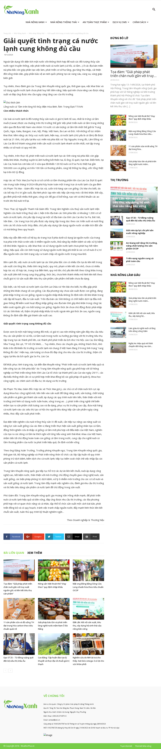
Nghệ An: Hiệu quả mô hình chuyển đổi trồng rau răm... (141, 345)
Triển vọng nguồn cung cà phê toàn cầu (139, 260)
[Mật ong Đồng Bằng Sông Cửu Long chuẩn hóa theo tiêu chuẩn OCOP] (88, 570)
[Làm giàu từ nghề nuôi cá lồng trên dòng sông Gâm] (118, 332)
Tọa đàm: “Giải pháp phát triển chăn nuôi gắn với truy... (133, 74)
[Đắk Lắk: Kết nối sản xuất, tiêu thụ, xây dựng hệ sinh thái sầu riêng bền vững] (88, 609)
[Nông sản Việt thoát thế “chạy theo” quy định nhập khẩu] (53, 570)
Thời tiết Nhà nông (143, 746)
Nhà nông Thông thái (63, 22)
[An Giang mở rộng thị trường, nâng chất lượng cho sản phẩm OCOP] (116, 246)
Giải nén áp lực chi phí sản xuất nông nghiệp (139, 232)
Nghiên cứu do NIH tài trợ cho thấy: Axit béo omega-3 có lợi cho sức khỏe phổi (88, 661)
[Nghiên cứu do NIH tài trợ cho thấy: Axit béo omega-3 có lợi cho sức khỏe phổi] (88, 644)
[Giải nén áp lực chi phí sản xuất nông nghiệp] (116, 233)
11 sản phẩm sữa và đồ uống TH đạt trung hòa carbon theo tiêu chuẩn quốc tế (18, 625)
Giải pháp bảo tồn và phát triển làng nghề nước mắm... (142, 163)
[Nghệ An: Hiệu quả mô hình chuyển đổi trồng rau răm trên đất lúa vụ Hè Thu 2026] (118, 347)
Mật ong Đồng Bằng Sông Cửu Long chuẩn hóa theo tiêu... (142, 132)
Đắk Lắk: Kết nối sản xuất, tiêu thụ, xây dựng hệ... (142, 314)
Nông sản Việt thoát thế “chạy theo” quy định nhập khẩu (142, 117)
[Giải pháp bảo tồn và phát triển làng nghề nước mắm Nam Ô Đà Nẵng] (53, 609)
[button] (154, 9)
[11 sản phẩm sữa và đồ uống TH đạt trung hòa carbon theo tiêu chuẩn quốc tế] (19, 609)
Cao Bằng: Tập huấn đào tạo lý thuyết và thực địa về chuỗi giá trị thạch (53, 661)
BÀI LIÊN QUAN (13, 553)
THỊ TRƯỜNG (119, 180)
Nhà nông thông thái (36, 33)
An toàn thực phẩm (95, 22)
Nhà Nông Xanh (35, 22)
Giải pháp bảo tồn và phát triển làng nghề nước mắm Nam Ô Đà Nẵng (53, 625)
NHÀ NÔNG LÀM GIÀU (125, 275)
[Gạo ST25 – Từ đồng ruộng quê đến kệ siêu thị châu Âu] (19, 644)
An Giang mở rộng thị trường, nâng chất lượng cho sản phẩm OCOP (142, 245)
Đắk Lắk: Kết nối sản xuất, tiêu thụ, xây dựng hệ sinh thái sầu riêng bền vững (87, 625)
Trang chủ (7, 33)
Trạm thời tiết (126, 746)
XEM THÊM (34, 553)
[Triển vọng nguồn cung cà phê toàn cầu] (116, 261)
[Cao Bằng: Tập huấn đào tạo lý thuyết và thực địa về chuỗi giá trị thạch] (53, 644)
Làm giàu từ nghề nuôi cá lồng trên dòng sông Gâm (142, 329)
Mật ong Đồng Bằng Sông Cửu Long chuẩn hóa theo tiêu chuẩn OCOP (88, 587)
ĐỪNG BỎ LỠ (119, 38)
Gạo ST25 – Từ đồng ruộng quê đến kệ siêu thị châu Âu (140, 219)
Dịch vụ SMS (120, 22)
